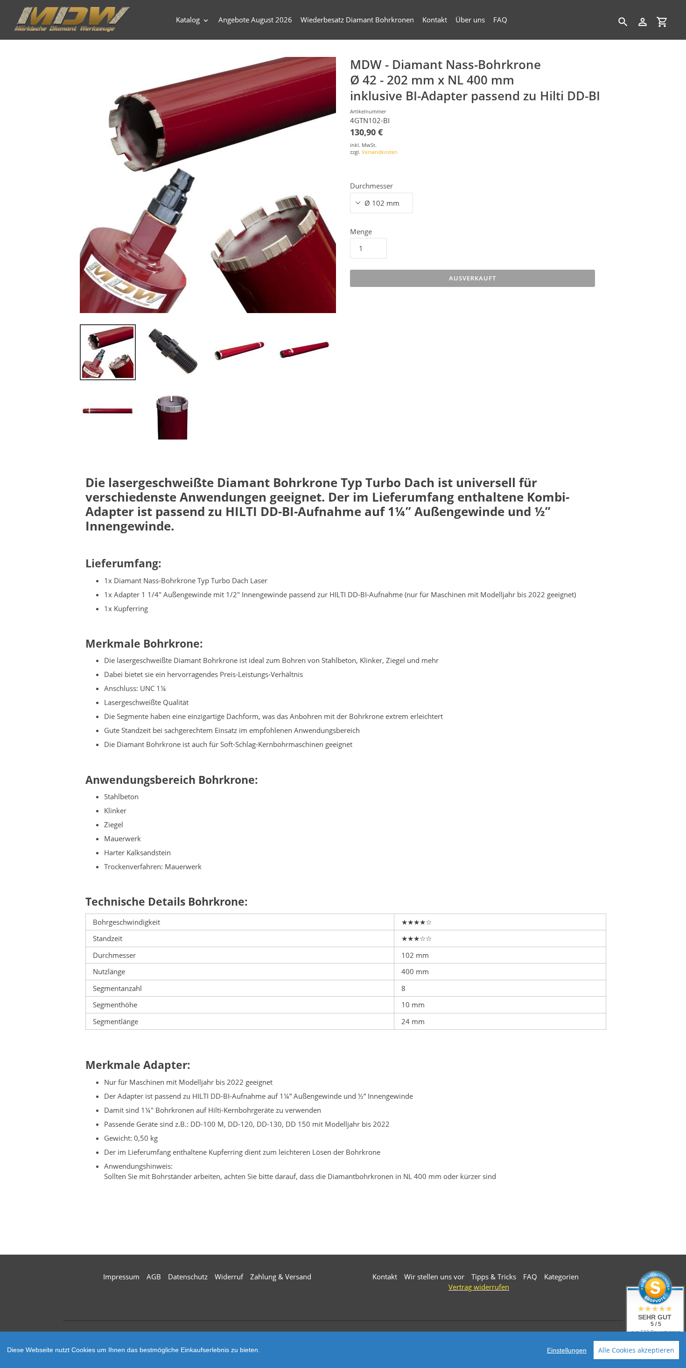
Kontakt (384, 1276)
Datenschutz (188, 1276)
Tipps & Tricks (493, 1276)
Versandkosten (380, 151)
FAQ (530, 1276)
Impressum (121, 1276)
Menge (361, 231)
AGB (154, 1276)
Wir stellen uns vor (434, 1276)
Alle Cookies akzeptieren (636, 1350)
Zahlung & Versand (280, 1276)
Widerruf (229, 1276)
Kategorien (561, 1276)
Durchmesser (371, 185)
